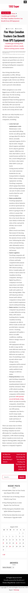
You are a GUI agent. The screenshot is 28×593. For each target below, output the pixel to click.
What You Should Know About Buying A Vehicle (7, 458)
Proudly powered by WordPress (13, 580)
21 (16, 543)
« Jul (3, 554)
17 (3, 543)
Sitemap (16, 590)
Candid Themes (20, 582)
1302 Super (14, 6)
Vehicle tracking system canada (14, 48)
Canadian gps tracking (12, 43)
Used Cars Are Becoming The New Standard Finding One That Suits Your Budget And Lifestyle (20, 462)
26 (10, 546)
